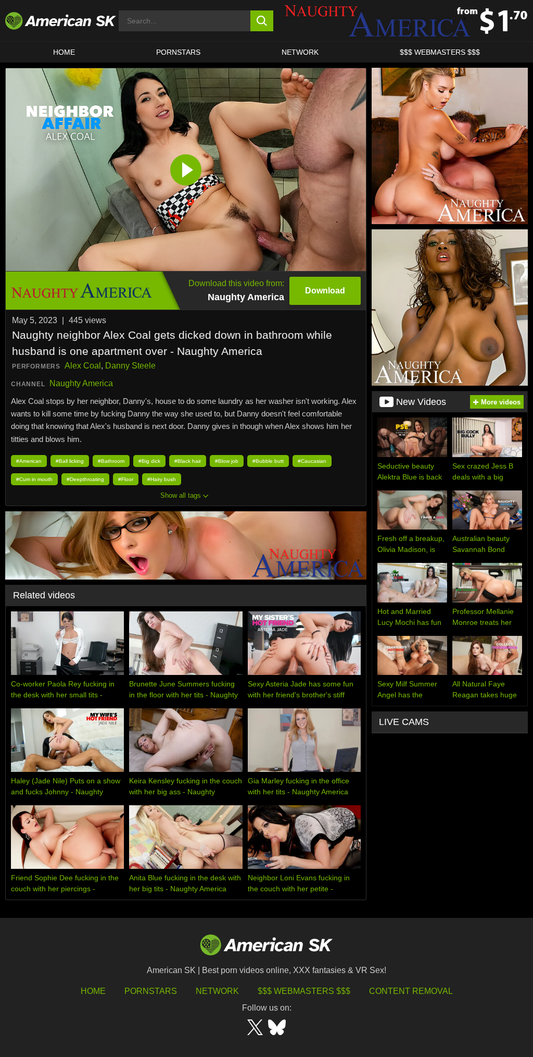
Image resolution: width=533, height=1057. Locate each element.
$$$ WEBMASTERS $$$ (440, 52)
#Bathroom (111, 461)
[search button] (262, 20)
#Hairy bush (161, 479)
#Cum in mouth (34, 479)
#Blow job (226, 461)
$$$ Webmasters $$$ (304, 991)
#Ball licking (70, 461)
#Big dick (149, 461)
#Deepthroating (85, 479)
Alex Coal (83, 365)
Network (300, 52)
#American (29, 461)
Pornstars (150, 991)
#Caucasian (312, 461)
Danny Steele (130, 365)
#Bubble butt (268, 461)
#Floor (125, 479)
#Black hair (187, 461)
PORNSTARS (178, 52)
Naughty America (81, 383)
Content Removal (411, 991)
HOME (64, 52)
